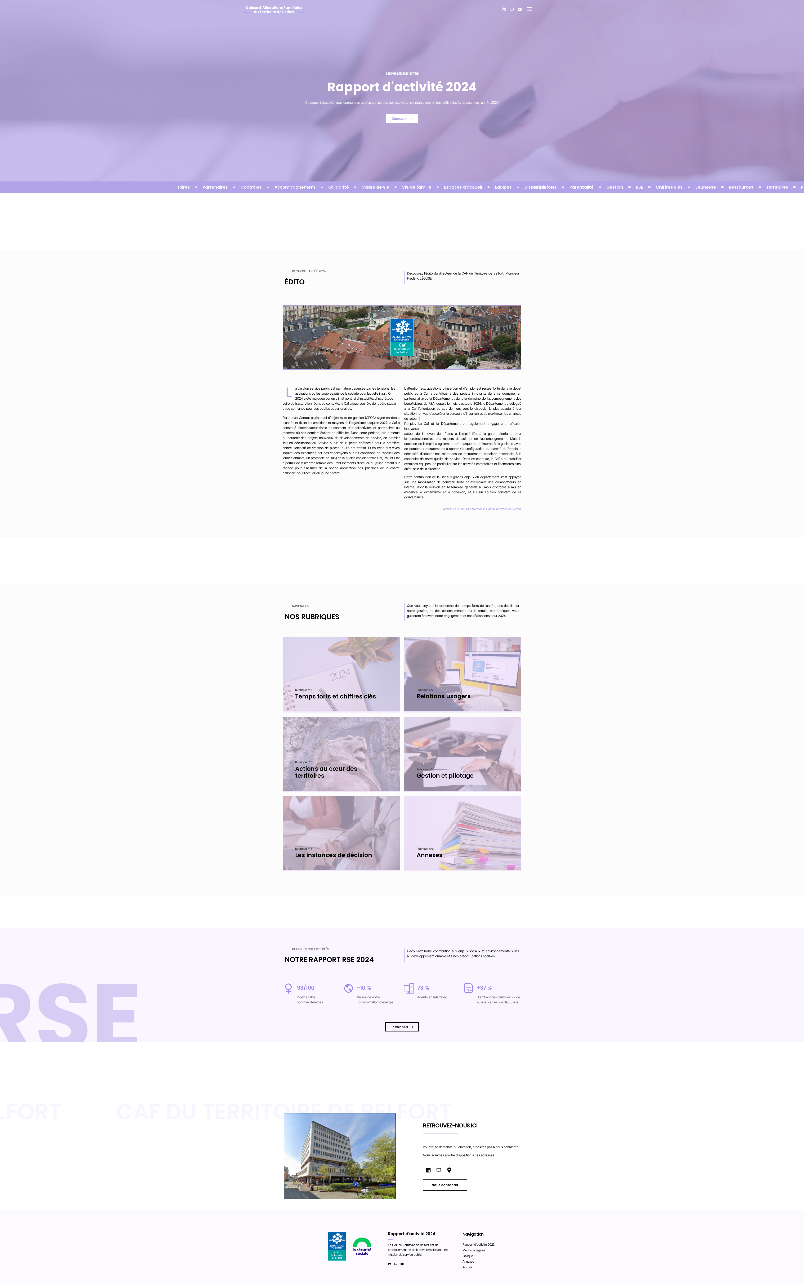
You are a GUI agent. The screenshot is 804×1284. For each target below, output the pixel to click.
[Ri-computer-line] (512, 9)
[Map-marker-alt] (449, 1170)
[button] (529, 9)
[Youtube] (520, 9)
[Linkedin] (504, 9)
